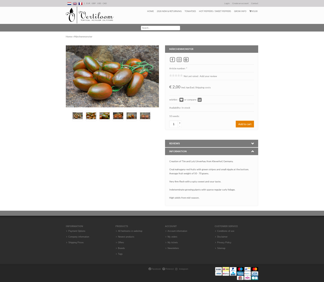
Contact (254, 3)
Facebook (156, 269)
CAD (105, 3)
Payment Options (76, 231)
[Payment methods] (236, 273)
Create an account (240, 3)
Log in (227, 3)
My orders (172, 237)
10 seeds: (174, 116)
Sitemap (221, 248)
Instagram (183, 269)
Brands (121, 248)
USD (99, 3)
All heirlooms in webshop (130, 231)
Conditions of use (225, 231)
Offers (121, 242)
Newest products (126, 237)
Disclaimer (222, 237)
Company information (78, 237)
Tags (120, 254)
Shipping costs (203, 87)
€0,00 (255, 11)
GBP (94, 3)
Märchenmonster (83, 36)
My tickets (173, 242)
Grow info (240, 11)
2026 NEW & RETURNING (169, 11)
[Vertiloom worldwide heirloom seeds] (90, 15)
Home (150, 11)
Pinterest (169, 269)
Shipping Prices (76, 242)
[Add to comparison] (199, 99)
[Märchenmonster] (78, 115)
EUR (88, 3)
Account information (177, 231)
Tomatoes (190, 11)
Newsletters (173, 248)
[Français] (80, 3)
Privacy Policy (224, 242)
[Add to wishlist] (181, 99)
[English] (75, 3)
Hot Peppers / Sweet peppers (215, 11)
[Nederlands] (69, 3)
